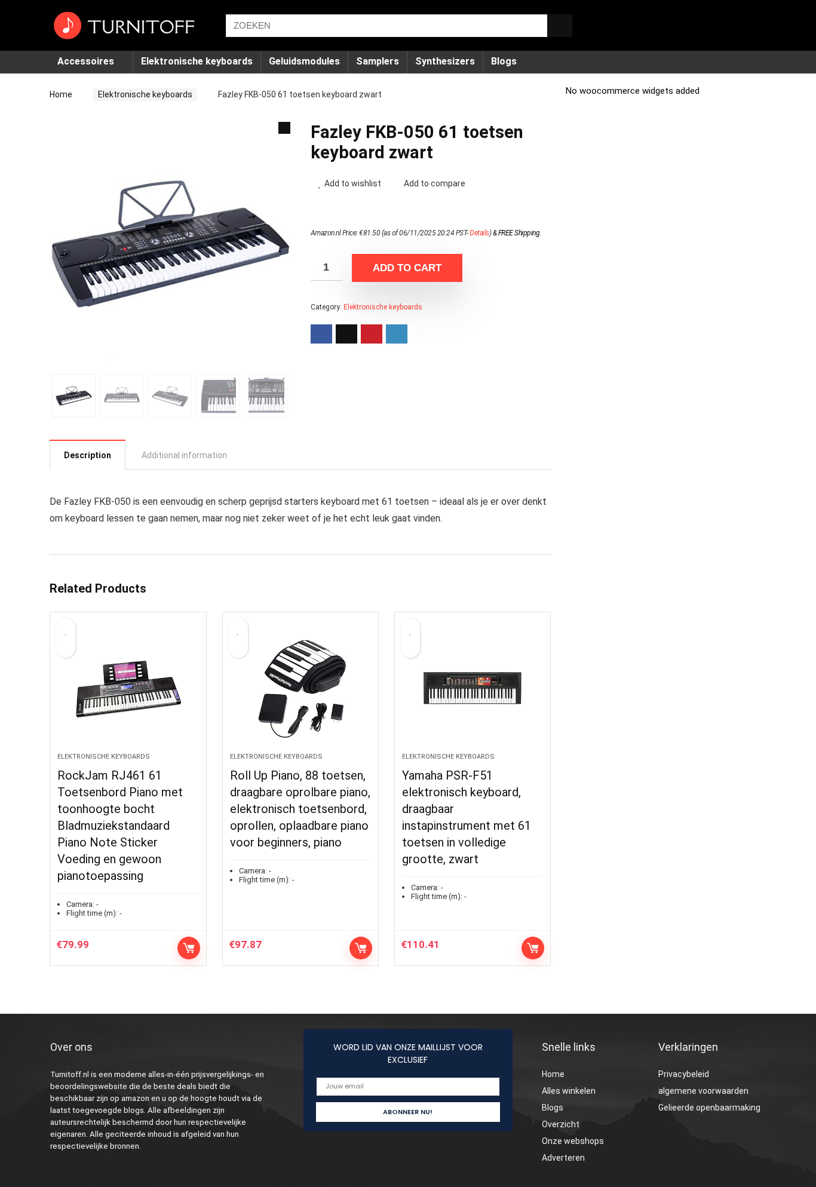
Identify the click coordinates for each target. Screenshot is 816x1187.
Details (479, 233)
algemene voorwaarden (703, 1091)
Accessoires (85, 61)
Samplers (377, 61)
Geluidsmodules (304, 61)
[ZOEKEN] (559, 25)
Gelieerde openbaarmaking (709, 1107)
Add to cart (407, 268)
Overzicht (560, 1124)
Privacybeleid (683, 1074)
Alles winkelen (569, 1091)
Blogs (504, 61)
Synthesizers (445, 61)
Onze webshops (573, 1141)
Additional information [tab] (184, 455)
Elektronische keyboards (197, 61)
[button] (284, 128)
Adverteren (563, 1158)
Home (61, 94)
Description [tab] (87, 455)
